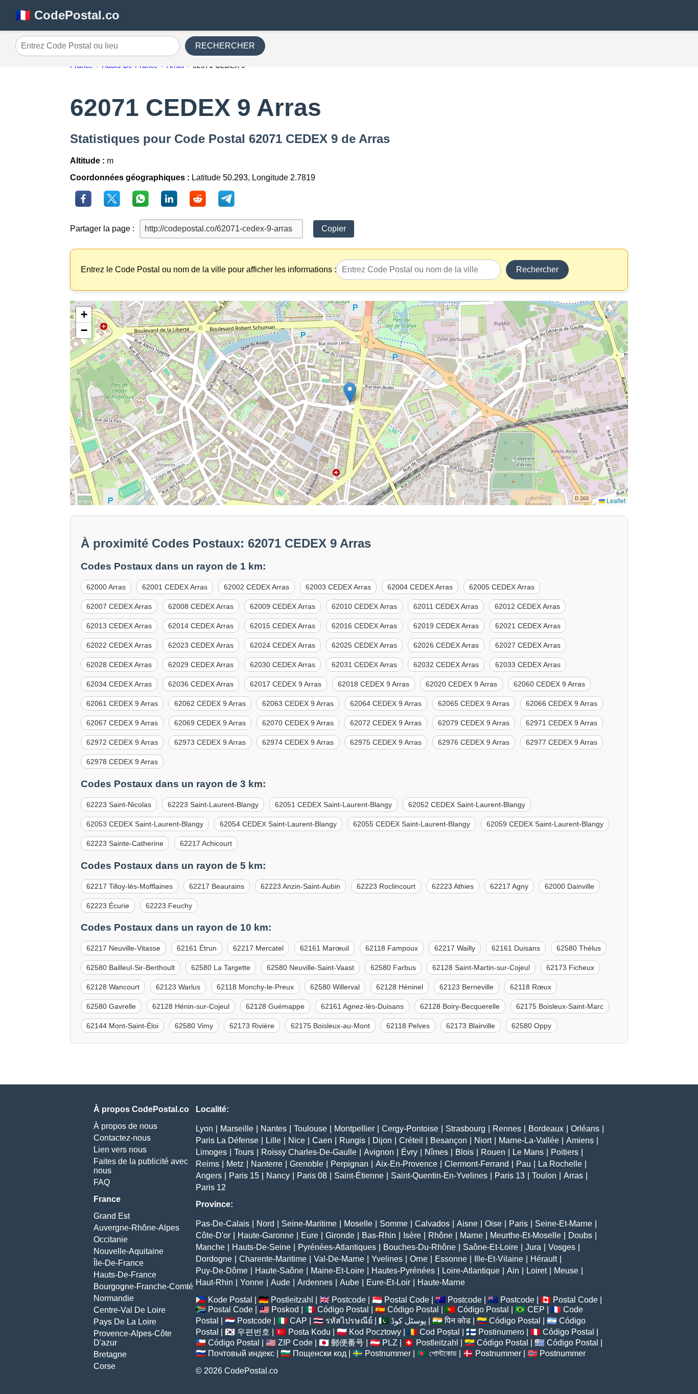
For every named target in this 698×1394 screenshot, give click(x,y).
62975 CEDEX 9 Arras (386, 742)
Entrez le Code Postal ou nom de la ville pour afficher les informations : (208, 269)
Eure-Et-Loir (388, 1282)
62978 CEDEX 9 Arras (122, 762)
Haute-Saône (279, 1270)
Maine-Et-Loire (337, 1270)
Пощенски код (319, 1353)
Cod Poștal (440, 1332)
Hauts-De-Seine (261, 1247)
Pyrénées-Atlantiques (337, 1247)
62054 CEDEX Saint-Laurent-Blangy (278, 824)
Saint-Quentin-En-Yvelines (439, 1175)
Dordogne (214, 1259)
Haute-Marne (441, 1282)
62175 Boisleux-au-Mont (330, 1026)
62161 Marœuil (324, 948)
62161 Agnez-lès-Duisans (362, 1006)
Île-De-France (119, 1263)
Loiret (536, 1270)
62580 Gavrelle (111, 1006)
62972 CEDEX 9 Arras (122, 742)
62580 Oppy (531, 1026)
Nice (296, 1140)
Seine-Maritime (309, 1223)
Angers (209, 1175)
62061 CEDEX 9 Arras (122, 703)
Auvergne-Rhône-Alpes (136, 1227)
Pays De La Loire (125, 1321)
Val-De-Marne (339, 1259)
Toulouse (310, 1128)
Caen (322, 1140)
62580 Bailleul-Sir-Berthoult (130, 967)
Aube (349, 1282)
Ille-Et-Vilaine (498, 1259)
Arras (573, 1175)
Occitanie (111, 1239)
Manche (210, 1247)
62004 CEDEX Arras (420, 587)
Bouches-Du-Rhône (419, 1247)
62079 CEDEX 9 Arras (473, 723)
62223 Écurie (107, 906)
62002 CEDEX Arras (256, 587)
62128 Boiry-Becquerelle (460, 1006)
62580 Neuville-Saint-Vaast (310, 967)
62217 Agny (509, 886)
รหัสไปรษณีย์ (349, 1320)
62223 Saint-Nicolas (118, 804)
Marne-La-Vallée (529, 1140)
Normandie (114, 1298)
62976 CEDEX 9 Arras (473, 742)
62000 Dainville (569, 886)
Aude (280, 1282)
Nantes (274, 1128)
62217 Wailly (454, 948)
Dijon (382, 1140)
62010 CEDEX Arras (364, 606)
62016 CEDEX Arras (364, 626)
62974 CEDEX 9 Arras (298, 742)
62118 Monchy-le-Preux (255, 987)
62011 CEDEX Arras (445, 606)
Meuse (566, 1270)
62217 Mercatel (258, 948)
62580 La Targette (220, 967)
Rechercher (537, 269)
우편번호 (253, 1332)
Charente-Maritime (273, 1259)
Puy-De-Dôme (222, 1270)
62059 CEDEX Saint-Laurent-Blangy (544, 824)
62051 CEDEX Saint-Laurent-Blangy (333, 804)
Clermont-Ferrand (477, 1164)
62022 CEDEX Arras (119, 645)
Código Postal (343, 1309)
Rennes (507, 1128)
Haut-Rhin (214, 1282)
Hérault (543, 1259)
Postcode (349, 1299)
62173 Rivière (251, 1026)
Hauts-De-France (125, 1274)
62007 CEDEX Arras (119, 606)
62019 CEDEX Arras (446, 626)
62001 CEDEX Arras (174, 587)
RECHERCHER (225, 45)
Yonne (252, 1282)
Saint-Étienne (359, 1175)
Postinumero (501, 1332)
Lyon (204, 1128)
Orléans (585, 1128)
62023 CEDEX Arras (201, 645)
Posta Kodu (309, 1332)
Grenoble (306, 1164)
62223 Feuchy (169, 906)
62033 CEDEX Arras (528, 664)
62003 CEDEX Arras (338, 587)
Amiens (580, 1140)
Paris (518, 1223)
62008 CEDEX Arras (201, 606)
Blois (464, 1152)
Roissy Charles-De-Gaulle (309, 1152)
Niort (483, 1140)
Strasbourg (465, 1128)
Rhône (440, 1235)
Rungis (352, 1140)
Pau (523, 1164)
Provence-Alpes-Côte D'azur (133, 1338)
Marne (471, 1235)
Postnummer (388, 1353)
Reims (207, 1164)
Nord (265, 1223)
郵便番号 (347, 1342)
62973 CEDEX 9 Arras (210, 742)
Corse (104, 1366)
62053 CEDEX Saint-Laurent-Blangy (144, 824)
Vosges (561, 1247)
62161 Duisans (516, 948)
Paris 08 (312, 1175)
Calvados (432, 1223)
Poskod (285, 1309)
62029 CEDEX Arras (201, 664)
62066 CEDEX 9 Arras (561, 703)
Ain (513, 1270)
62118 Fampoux (391, 948)
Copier (333, 228)
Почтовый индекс (241, 1353)
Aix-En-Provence (406, 1164)
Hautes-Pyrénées (403, 1270)
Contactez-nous (122, 1137)
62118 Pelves (408, 1026)
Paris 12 (211, 1187)
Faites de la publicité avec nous (141, 1166)
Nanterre (267, 1164)
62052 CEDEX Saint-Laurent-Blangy (466, 804)
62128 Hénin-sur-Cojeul (190, 1006)
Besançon (448, 1140)
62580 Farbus (393, 967)
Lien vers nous (120, 1149)
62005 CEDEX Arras (501, 587)
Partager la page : (102, 228)
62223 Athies (453, 886)
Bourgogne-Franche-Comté (143, 1286)
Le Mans (528, 1152)
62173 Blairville (470, 1026)
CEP (536, 1309)
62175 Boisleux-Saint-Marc (559, 1006)
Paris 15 (244, 1175)
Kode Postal (230, 1299)
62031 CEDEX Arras (364, 664)
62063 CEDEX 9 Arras (298, 703)
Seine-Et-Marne (563, 1223)
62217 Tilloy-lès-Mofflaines (129, 886)
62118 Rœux (530, 987)
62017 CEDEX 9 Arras (285, 684)
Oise (493, 1223)
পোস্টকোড (443, 1353)
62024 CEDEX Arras (282, 645)
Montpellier (354, 1128)
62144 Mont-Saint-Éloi (122, 1026)
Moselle (358, 1223)
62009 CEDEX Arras (282, 606)
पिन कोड (458, 1320)
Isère (412, 1235)
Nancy (278, 1175)
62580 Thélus (578, 948)
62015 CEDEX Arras (282, 626)
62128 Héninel (399, 987)
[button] (349, 392)
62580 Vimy (194, 1026)
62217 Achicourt (206, 843)
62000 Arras (106, 587)
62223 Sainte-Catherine (125, 843)
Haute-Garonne (266, 1235)
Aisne (467, 1223)
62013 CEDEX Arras (119, 626)
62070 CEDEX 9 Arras (298, 723)
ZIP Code (295, 1342)
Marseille (236, 1128)
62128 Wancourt (112, 987)
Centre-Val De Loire (130, 1310)
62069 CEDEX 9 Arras (210, 723)
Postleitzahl (292, 1299)
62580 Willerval (335, 987)
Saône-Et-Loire (490, 1247)
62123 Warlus (178, 987)
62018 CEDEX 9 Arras (373, 684)
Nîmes (436, 1152)
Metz (235, 1164)
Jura (533, 1247)
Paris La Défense (227, 1140)
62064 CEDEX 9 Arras (386, 703)
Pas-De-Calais (222, 1223)
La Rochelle (560, 1164)
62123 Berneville (466, 987)
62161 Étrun (197, 948)
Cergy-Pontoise (410, 1128)
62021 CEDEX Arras (528, 626)
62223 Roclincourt (386, 886)
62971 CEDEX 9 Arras (561, 723)
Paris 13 (510, 1175)
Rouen (493, 1152)
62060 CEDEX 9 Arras (549, 684)
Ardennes (315, 1282)
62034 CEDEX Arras (119, 684)
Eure (309, 1235)
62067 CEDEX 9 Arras (122, 723)
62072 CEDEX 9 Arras (386, 723)
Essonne (451, 1259)
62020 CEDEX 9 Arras (461, 684)
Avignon (379, 1152)
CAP (298, 1320)
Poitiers (564, 1152)
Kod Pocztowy (375, 1332)
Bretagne (110, 1354)
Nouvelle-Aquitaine (129, 1251)
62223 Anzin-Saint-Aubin (300, 886)
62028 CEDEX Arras (119, 664)
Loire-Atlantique (471, 1270)
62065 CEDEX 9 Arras (473, 703)
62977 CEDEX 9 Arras (561, 742)
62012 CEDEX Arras (527, 606)
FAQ (102, 1182)
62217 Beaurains (216, 886)
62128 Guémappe (275, 1006)
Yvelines (387, 1259)
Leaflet (615, 500)
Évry (409, 1152)
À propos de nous (125, 1126)
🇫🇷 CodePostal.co (67, 15)
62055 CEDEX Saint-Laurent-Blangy (411, 824)
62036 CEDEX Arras (201, 684)
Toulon (544, 1175)
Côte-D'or (213, 1235)
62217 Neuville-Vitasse (123, 948)
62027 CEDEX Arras (528, 645)
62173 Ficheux (570, 967)
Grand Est (112, 1216)
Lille (273, 1140)
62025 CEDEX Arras (364, 645)
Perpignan (349, 1164)
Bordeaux (546, 1128)
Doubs (580, 1235)
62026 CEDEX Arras (446, 645)
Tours (244, 1152)
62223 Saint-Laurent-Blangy (213, 804)
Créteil (411, 1140)
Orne (419, 1259)
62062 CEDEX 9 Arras (210, 703)
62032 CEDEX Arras (446, 664)
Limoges (211, 1152)
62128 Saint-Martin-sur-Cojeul (481, 967)
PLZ (390, 1342)
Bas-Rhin (379, 1235)
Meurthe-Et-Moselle (525, 1235)
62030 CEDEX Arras (282, 664)
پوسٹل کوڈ (408, 1320)
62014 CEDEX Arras (201, 626)
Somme (394, 1223)
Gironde (340, 1235)
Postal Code (406, 1299)
